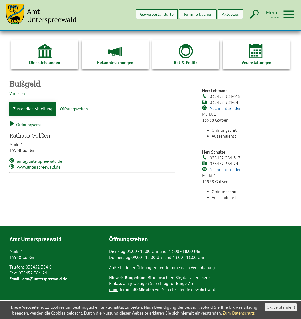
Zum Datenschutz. (239, 313)
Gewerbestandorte (157, 14)
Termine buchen (197, 14)
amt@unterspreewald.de (39, 161)
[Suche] (254, 14)
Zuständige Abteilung (32, 108)
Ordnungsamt (28, 124)
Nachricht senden (226, 108)
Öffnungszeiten (74, 108)
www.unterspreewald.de (38, 167)
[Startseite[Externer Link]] (44, 17)
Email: (14, 278)
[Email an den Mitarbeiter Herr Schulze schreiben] (205, 170)
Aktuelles (230, 14)
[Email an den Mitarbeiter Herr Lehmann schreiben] (205, 108)
